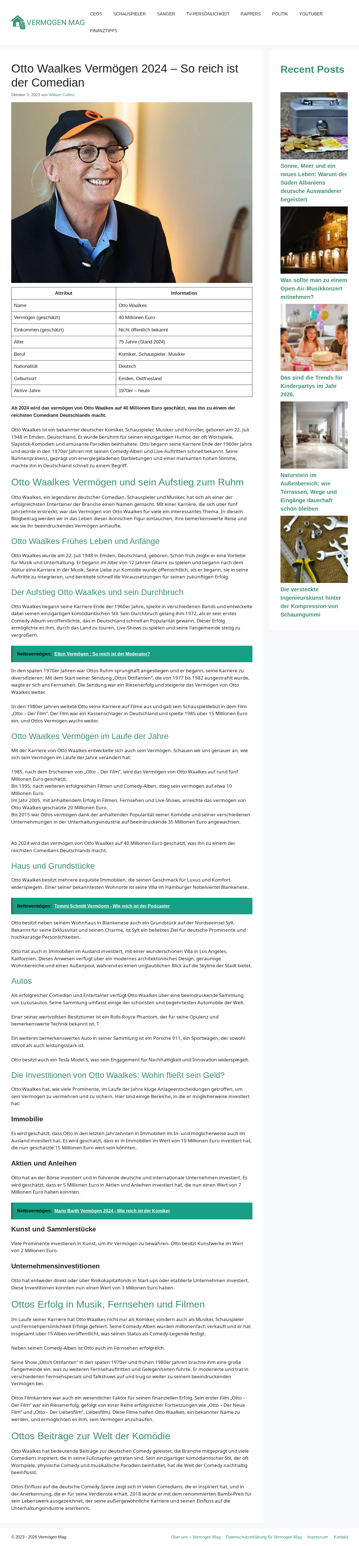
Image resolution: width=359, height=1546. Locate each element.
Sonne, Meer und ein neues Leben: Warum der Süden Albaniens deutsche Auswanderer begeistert (313, 183)
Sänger (166, 13)
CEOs (96, 13)
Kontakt (341, 1537)
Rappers (251, 13)
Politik (280, 13)
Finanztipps (103, 30)
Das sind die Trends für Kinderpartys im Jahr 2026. (311, 386)
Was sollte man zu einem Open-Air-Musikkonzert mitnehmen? (313, 288)
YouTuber (311, 13)
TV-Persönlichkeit (207, 13)
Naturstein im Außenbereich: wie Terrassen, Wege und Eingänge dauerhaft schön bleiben (308, 492)
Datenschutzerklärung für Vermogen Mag (264, 1537)
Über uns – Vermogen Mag (195, 1537)
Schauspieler (129, 13)
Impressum (317, 1537)
